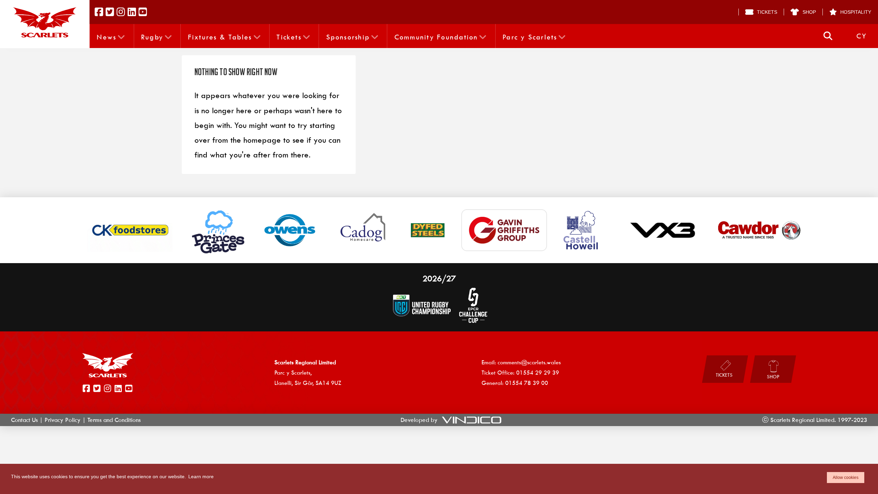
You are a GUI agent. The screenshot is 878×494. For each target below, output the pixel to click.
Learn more (201, 476)
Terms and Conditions (114, 420)
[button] (828, 36)
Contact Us (24, 420)
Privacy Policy (63, 420)
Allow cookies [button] (845, 477)
